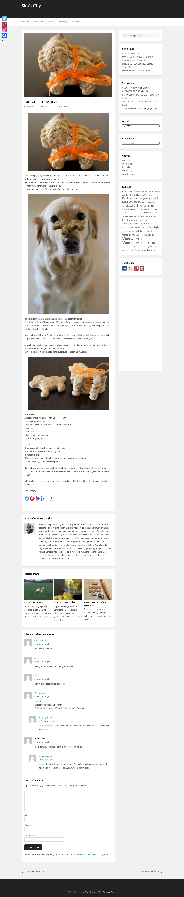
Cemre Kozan (40, 693)
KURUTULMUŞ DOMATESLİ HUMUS (139, 95)
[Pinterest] (32, 497)
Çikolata (144, 247)
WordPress (90, 892)
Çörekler (144, 250)
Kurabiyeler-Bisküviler (143, 209)
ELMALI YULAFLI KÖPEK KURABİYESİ (96, 604)
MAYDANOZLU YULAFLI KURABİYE (138, 57)
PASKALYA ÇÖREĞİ (151, 872)
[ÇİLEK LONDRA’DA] (38, 589)
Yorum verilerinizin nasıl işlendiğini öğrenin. (89, 855)
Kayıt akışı (126, 167)
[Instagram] (36, 497)
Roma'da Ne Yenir (137, 220)
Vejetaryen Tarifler (138, 242)
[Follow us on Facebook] (124, 268)
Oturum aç (127, 164)
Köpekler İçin (63, 22)
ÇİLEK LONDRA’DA (33, 603)
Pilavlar (152, 213)
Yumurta (125, 247)
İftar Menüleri (152, 250)
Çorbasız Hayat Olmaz (131, 250)
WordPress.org (128, 174)
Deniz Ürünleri (130, 202)
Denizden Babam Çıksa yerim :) (140, 198)
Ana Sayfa (26, 22)
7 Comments (63, 107)
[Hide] (2, 41)
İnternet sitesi (30, 836)
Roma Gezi (147, 220)
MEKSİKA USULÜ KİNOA (133, 61)
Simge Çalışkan (45, 718)
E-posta (28, 825)
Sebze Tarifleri (128, 228)
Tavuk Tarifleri (140, 231)
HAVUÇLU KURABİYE (64, 603)
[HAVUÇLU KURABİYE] (68, 589)
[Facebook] (41, 497)
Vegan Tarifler (147, 235)
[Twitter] (27, 497)
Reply (47, 644)
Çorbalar (152, 247)
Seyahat (50, 22)
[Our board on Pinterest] (136, 268)
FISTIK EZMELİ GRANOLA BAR (136, 71)
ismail (124, 98)
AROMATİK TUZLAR (131, 91)
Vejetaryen (132, 238)
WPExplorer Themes (108, 892)
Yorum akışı (127, 171)
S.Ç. (36, 676)
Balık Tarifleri (127, 192)
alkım (36, 658)
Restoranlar (77, 22)
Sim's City (31, 6)
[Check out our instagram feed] (142, 268)
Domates (142, 202)
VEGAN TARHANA (130, 54)
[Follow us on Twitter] (130, 268)
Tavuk (131, 231)
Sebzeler (151, 223)
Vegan (136, 234)
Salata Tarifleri (138, 224)
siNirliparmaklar (41, 641)
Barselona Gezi (131, 195)
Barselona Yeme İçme (144, 195)
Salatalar (127, 223)
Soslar (145, 228)
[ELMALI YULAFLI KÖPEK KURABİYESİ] (98, 589)
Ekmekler (150, 202)
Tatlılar (125, 231)
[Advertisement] (128, 8)
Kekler (132, 209)
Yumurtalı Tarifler (134, 247)
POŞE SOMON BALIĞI (34, 872)
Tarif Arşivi (38, 22)
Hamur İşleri (145, 205)
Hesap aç (126, 161)
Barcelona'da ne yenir (140, 191)
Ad (26, 815)
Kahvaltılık (126, 209)
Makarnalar (144, 213)
